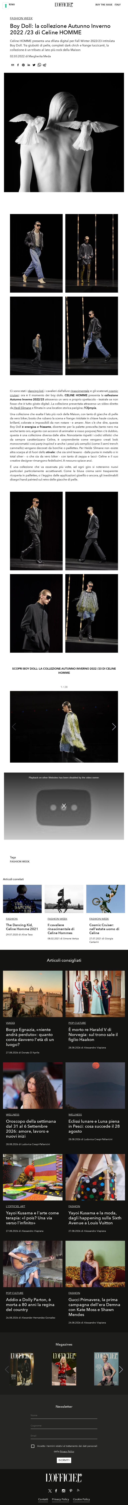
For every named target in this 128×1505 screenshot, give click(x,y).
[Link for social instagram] (63, 1491)
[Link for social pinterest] (70, 1491)
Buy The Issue (104, 4)
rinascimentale (79, 391)
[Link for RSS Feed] (78, 1491)
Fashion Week (21, 18)
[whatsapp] (39, 65)
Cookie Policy (81, 1499)
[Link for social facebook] (56, 1491)
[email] (12, 65)
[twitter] (34, 65)
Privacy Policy (67, 1451)
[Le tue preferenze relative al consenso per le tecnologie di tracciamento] (6, 6)
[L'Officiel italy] (64, 4)
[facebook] (18, 65)
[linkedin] (28, 65)
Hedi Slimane (22, 407)
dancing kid (36, 391)
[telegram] (44, 65)
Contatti (43, 1499)
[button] (114, 726)
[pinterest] (23, 65)
